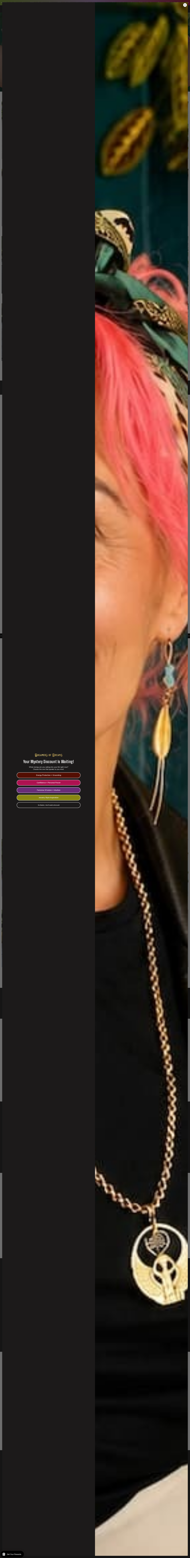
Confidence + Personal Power (49, 782)
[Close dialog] (185, 5)
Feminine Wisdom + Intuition (48, 790)
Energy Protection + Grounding (48, 775)
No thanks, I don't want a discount (48, 805)
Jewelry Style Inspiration (48, 797)
